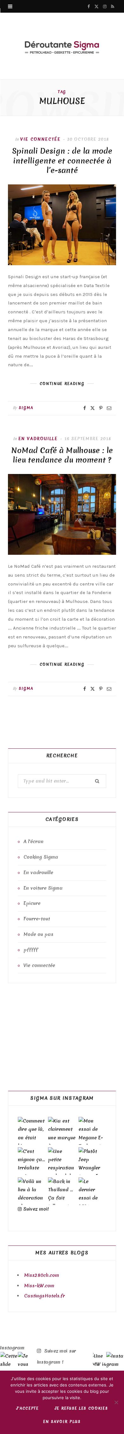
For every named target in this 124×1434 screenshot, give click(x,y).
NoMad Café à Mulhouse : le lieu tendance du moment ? (62, 455)
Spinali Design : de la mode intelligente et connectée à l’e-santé (62, 161)
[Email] (109, 408)
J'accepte (27, 1408)
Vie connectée (40, 139)
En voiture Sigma (43, 888)
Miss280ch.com (41, 1275)
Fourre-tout (37, 919)
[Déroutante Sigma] (62, 47)
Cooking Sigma (41, 857)
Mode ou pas (38, 934)
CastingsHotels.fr (44, 1296)
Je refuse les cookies (81, 1408)
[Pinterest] (100, 408)
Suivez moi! (35, 1209)
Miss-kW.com (39, 1286)
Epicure (32, 903)
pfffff (31, 950)
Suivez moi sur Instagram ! (56, 1356)
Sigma (26, 407)
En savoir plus (61, 1421)
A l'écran (34, 841)
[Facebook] (84, 408)
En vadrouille (38, 438)
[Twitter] (92, 408)
